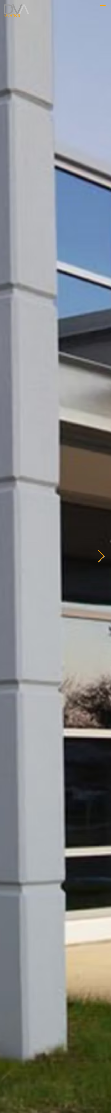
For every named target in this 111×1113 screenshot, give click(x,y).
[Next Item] (101, 556)
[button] (102, 5)
